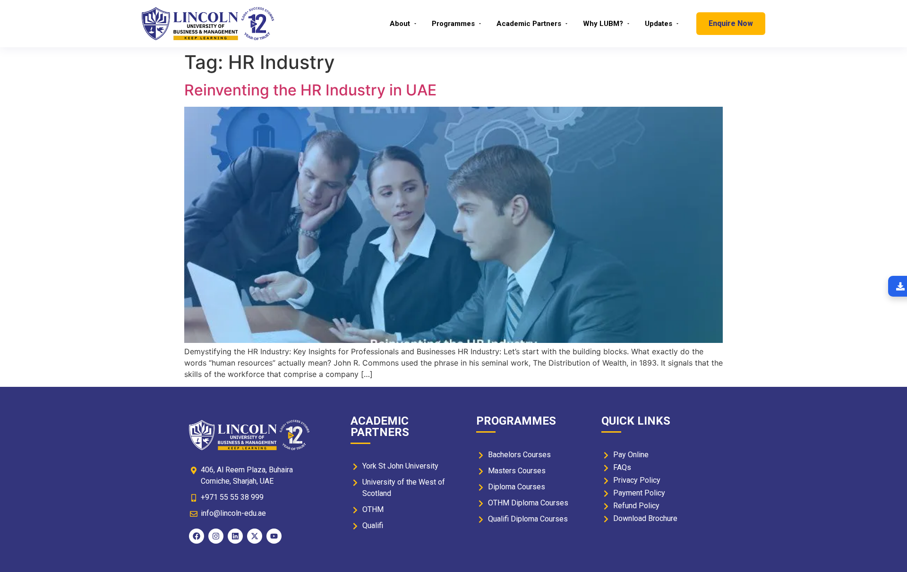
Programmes (453, 23)
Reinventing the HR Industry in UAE (310, 90)
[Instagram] (215, 536)
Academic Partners (528, 23)
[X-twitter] (254, 536)
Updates (658, 23)
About (400, 23)
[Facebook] (196, 536)
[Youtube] (274, 536)
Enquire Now (731, 23)
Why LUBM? (603, 23)
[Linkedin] (235, 536)
